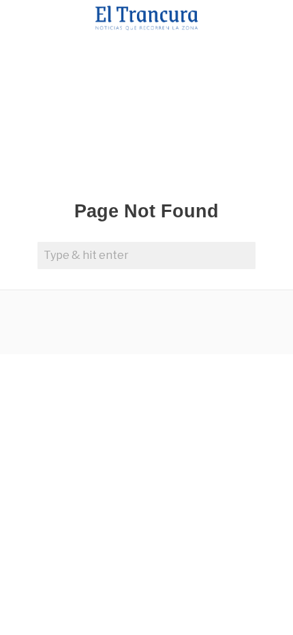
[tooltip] (69, 322)
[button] (242, 255)
